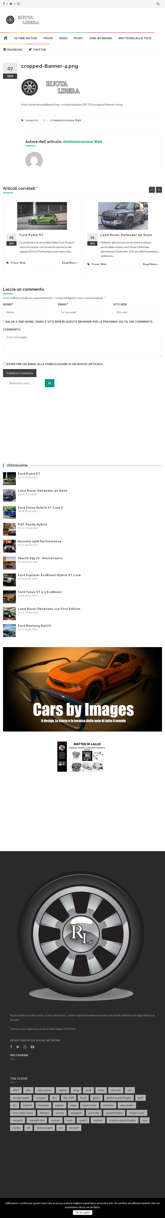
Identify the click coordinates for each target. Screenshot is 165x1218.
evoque (41, 1097)
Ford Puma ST (32, 235)
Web (23, 262)
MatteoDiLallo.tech (135, 38)
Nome (8, 304)
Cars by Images (100, 38)
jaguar (59, 1105)
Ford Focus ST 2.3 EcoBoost (40, 592)
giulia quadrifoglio (119, 1097)
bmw (101, 1090)
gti (14, 1105)
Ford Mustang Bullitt (34, 625)
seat (70, 1120)
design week (21, 1097)
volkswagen (44, 1127)
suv (144, 1120)
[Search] (49, 383)
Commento (11, 329)
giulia (96, 1097)
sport (83, 1120)
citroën (116, 1090)
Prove (48, 38)
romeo (55, 1120)
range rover (137, 1112)
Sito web (120, 304)
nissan (60, 1112)
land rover (89, 1105)
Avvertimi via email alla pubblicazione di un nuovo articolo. (55, 364)
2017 (16, 1090)
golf (140, 1097)
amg (76, 1090)
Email (63, 304)
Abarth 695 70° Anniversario (40, 558)
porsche (94, 1112)
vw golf (74, 1127)
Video (63, 38)
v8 (28, 1127)
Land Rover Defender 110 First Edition (49, 609)
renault (18, 1120)
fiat (54, 1097)
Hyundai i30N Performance (40, 541)
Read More (69, 262)
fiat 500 (69, 1097)
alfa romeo (44, 1090)
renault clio (36, 1120)
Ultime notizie (25, 38)
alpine (63, 1090)
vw (61, 1127)
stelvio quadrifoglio (122, 1120)
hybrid (27, 1105)
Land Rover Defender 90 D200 (126, 235)
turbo (16, 1127)
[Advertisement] (82, 425)
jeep (73, 1105)
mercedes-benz (23, 1112)
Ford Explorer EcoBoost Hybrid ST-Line (49, 575)
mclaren (108, 1105)
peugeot (76, 1112)
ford (83, 1097)
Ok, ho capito (82, 1212)
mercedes (126, 1105)
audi (88, 1090)
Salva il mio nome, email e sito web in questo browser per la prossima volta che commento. (79, 321)
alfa (28, 1090)
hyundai (43, 1105)
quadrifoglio (114, 1112)
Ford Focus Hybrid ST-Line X (40, 507)
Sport (78, 38)
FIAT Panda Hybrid (32, 524)
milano (44, 1112)
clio (129, 1090)
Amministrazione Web (67, 120)
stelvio (98, 1120)
